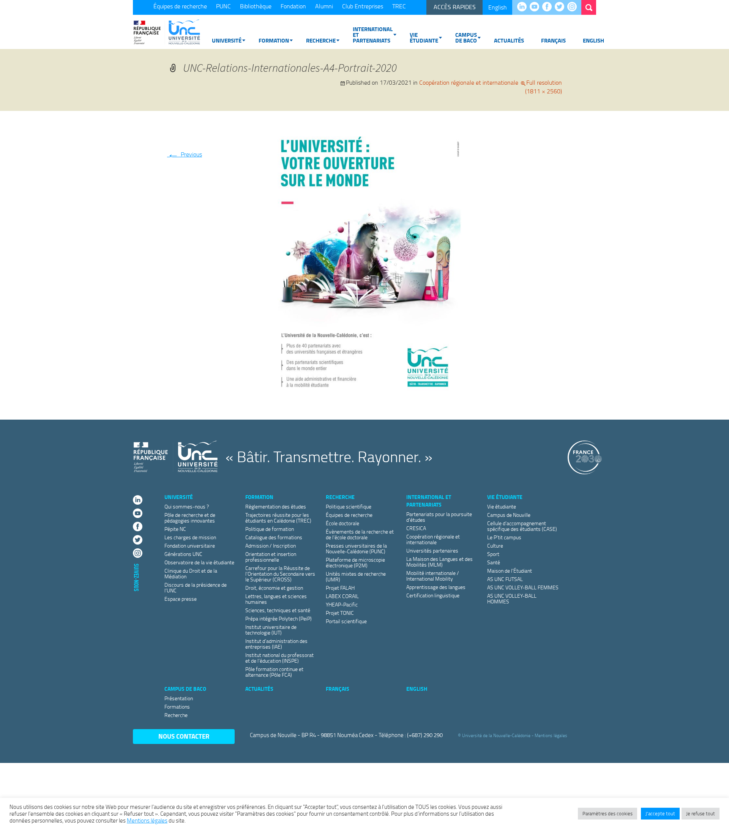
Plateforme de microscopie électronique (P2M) (355, 562)
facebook (549, 7)
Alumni (324, 6)
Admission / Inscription (270, 545)
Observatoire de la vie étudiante (199, 562)
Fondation (293, 6)
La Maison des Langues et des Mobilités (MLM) (439, 561)
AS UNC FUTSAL (505, 579)
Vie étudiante (424, 37)
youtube (536, 7)
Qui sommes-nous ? (186, 506)
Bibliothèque (255, 6)
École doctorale (342, 523)
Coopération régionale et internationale (468, 82)
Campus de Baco (466, 37)
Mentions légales (551, 735)
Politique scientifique (348, 506)
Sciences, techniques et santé (277, 610)
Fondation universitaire (189, 545)
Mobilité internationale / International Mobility (432, 575)
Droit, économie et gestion (274, 587)
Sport (493, 553)
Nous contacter (184, 736)
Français (553, 40)
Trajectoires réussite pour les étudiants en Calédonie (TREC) (278, 517)
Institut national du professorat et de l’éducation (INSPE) (279, 657)
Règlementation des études (275, 506)
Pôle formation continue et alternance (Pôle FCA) (274, 671)
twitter (561, 7)
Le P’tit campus (504, 537)
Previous (184, 154)
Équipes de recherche (180, 6)
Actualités (509, 40)
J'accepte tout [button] (660, 813)
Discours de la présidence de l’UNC (195, 587)
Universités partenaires (432, 550)
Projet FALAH (340, 587)
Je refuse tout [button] (700, 813)
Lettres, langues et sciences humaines (276, 598)
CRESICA (416, 528)
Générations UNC (183, 553)
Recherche (321, 40)
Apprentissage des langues (435, 587)
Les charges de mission (190, 537)
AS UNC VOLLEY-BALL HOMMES (511, 598)
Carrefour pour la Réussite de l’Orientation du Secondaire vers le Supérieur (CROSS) (280, 573)
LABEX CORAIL (342, 596)
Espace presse (180, 598)
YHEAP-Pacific (342, 604)
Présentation (178, 698)
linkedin (524, 7)
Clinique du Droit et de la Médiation (190, 573)
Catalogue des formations (273, 537)
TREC (399, 6)
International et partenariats (373, 34)
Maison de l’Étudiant (509, 570)
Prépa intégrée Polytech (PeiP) (278, 618)
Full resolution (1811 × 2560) (543, 86)
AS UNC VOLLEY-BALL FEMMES (523, 587)
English (497, 7)
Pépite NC (175, 528)
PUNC (223, 6)
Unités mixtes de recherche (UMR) (356, 576)
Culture (495, 545)
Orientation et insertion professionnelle (270, 556)
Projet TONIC (340, 612)
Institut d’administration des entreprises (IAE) (276, 643)
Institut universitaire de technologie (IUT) (271, 629)
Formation (274, 40)
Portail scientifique (346, 621)
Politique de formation (269, 528)
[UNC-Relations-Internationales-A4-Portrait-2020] (364, 261)
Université (226, 40)
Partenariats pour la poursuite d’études (439, 516)
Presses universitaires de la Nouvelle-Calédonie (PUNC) (356, 548)
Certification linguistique (432, 595)
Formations (177, 706)
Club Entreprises (362, 6)
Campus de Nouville (508, 514)
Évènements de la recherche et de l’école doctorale (360, 534)
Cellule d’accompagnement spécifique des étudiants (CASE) (522, 526)
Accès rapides (455, 7)
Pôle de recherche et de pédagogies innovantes (189, 517)
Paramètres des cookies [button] (607, 813)
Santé (493, 562)
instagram (574, 7)
